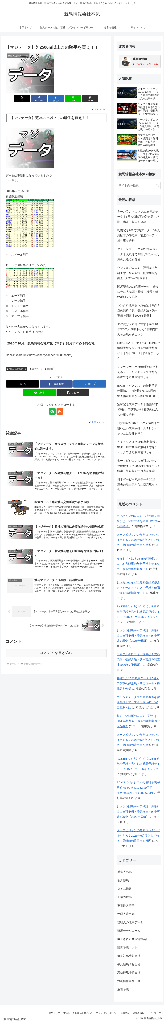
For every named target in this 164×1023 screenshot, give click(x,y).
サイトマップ (154, 1013)
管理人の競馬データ (17, 369)
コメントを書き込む (56, 653)
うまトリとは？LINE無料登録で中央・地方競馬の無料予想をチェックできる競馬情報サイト (137, 447)
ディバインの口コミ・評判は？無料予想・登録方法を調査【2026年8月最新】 (138, 521)
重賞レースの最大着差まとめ (78, 1013)
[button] (90, 98)
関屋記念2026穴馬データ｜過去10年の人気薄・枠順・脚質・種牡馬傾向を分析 (137, 292)
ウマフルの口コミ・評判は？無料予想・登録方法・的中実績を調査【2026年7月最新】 (137, 273)
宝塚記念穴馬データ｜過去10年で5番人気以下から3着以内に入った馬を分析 (137, 409)
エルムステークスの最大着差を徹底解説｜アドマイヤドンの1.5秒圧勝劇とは (138, 702)
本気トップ (54, 1013)
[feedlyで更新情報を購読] (52, 411)
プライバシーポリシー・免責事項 (113, 1013)
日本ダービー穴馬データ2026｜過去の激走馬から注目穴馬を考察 (137, 484)
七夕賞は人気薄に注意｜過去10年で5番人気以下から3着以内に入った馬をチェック (137, 329)
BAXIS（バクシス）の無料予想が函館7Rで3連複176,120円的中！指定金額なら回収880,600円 (138, 391)
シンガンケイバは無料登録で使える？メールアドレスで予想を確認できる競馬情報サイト (137, 372)
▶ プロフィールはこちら (145, 64)
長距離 (50, 369)
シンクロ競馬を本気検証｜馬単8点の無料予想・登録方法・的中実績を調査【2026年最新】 (138, 310)
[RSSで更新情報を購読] (60, 411)
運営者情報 (138, 1013)
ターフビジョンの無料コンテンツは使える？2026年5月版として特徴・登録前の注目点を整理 (138, 466)
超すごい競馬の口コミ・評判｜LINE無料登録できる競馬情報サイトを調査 (138, 721)
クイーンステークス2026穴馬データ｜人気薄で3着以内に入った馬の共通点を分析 (138, 254)
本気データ (37, 369)
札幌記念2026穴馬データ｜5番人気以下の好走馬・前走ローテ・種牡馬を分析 (138, 235)
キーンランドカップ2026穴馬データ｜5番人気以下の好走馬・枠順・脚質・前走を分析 (138, 217)
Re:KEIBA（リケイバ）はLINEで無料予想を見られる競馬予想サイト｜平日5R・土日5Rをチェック (138, 350)
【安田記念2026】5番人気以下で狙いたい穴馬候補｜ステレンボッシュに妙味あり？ (138, 428)
